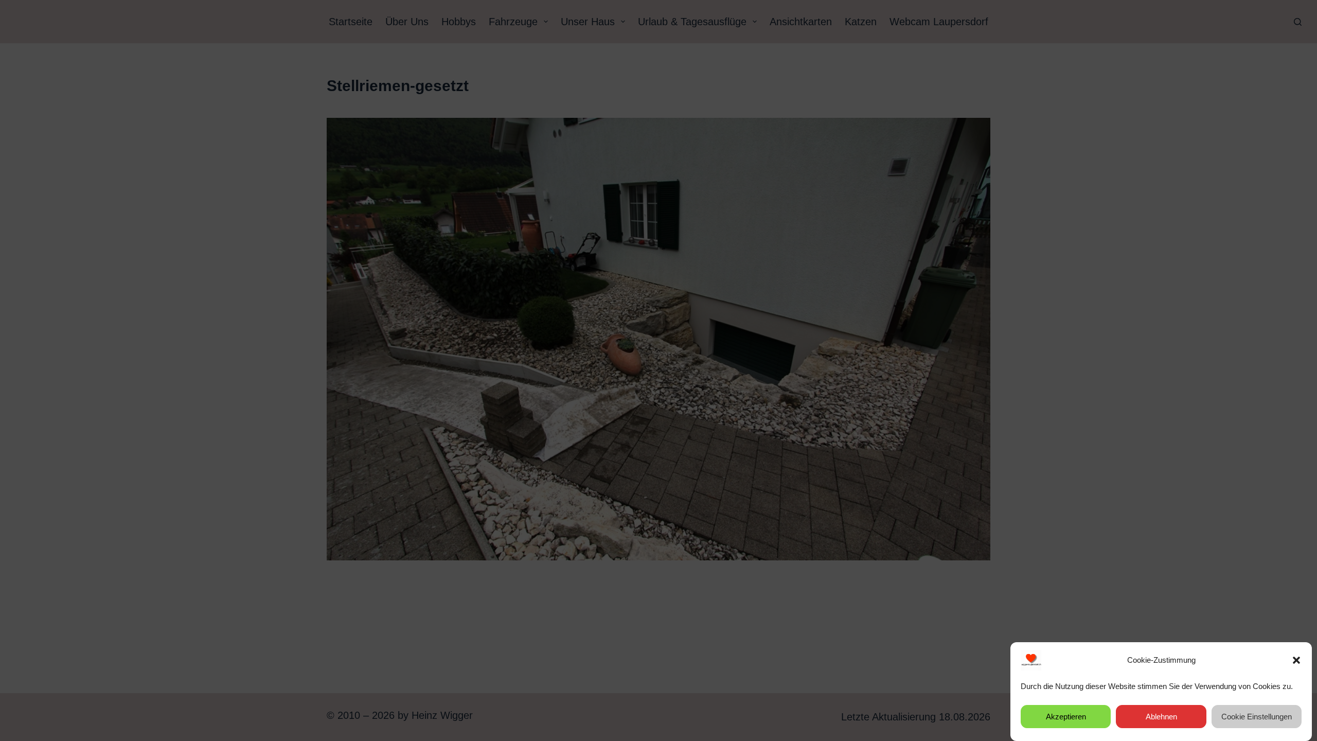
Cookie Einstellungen (1256, 716)
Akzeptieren (1066, 716)
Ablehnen (1161, 716)
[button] (1296, 660)
